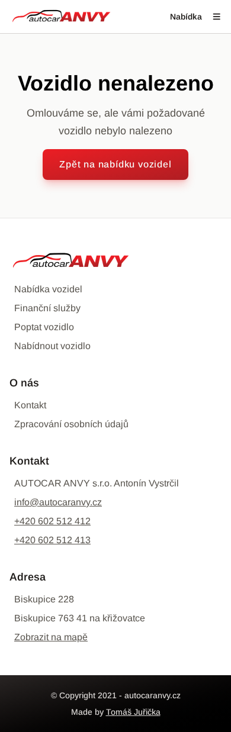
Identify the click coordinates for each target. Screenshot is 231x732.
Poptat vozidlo (44, 327)
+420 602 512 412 (52, 521)
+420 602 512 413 (52, 540)
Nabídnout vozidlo (52, 346)
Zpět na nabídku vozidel (115, 164)
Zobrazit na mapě (51, 637)
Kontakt (30, 405)
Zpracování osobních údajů (71, 424)
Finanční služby (47, 308)
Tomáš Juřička (133, 712)
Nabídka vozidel (48, 289)
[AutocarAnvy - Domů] (61, 16)
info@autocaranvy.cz (58, 502)
